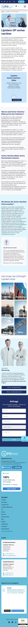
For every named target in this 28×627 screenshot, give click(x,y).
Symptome (4, 502)
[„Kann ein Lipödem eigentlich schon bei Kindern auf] (8, 605)
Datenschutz (4, 524)
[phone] (14, 2)
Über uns (3, 514)
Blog (2, 519)
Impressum (4, 526)
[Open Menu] (25, 6)
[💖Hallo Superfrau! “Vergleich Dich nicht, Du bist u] (20, 605)
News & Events (5, 516)
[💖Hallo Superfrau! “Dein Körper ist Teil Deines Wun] (20, 598)
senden (14, 439)
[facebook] (2, 2)
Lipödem (19, 226)
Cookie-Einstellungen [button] (7, 531)
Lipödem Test (4, 504)
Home (2, 11)
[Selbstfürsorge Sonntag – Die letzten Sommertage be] (8, 598)
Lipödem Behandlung (6, 507)
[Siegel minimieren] (26, 619)
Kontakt (3, 521)
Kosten (3, 511)
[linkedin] (7, 2)
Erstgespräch (11, 234)
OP (2, 509)
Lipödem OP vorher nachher (18, 218)
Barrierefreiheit (5, 528)
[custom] (10, 2)
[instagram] (4, 2)
